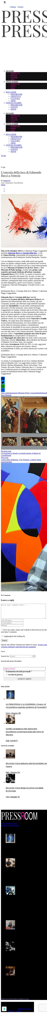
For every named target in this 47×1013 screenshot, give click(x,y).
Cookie (18, 1011)
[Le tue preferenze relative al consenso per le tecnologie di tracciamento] (4, 1009)
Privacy (11, 1011)
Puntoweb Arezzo (24, 1009)
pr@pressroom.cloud (9, 823)
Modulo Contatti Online (10, 825)
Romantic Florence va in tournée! (21, 934)
